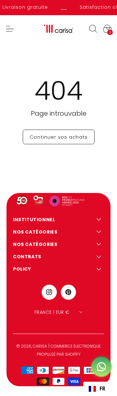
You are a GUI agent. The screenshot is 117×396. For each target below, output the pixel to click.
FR (102, 388)
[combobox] (96, 389)
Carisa (40, 346)
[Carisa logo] (59, 28)
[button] (93, 29)
